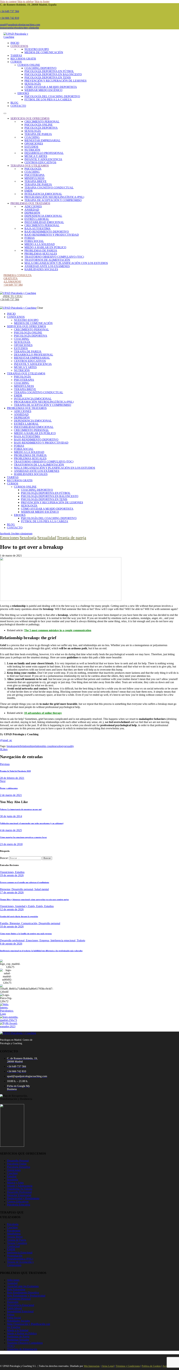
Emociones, (33, 940)
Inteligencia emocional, (64, 940)
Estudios (19, 872)
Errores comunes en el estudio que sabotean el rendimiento (24, 882)
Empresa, (45, 940)
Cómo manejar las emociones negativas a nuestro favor (23, 837)
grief (18, 746)
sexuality (69, 746)
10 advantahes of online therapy (43, 712)
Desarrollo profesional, (13, 940)
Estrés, (40, 906)
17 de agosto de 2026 (12, 892)
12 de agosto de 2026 (12, 909)
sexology (59, 746)
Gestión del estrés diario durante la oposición (19, 916)
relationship (27, 746)
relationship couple (43, 746)
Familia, (5, 923)
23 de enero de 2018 (11, 844)
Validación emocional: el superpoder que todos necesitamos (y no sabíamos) (31, 823)
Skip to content (8, 1)
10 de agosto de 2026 (12, 926)
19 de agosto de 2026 (12, 875)
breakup (11, 746)
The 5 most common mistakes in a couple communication (57, 630)
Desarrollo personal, (23, 889)
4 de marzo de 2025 (11, 830)
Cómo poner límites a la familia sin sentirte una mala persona (26, 933)
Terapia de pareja (71, 537)
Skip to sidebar (25, 1)
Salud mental (41, 889)
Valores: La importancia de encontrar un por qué (21, 809)
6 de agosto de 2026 (11, 943)
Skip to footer (41, 1)
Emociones (9, 537)
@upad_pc (6, 740)
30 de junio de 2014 (11, 816)
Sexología (28, 537)
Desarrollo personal (49, 923)
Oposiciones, (7, 872)
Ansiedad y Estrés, (25, 906)
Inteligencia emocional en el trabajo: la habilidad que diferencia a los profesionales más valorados (41, 951)
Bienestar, (6, 889)
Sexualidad (46, 537)
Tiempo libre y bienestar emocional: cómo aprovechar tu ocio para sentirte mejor (34, 899)
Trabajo (81, 940)
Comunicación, (30, 923)
